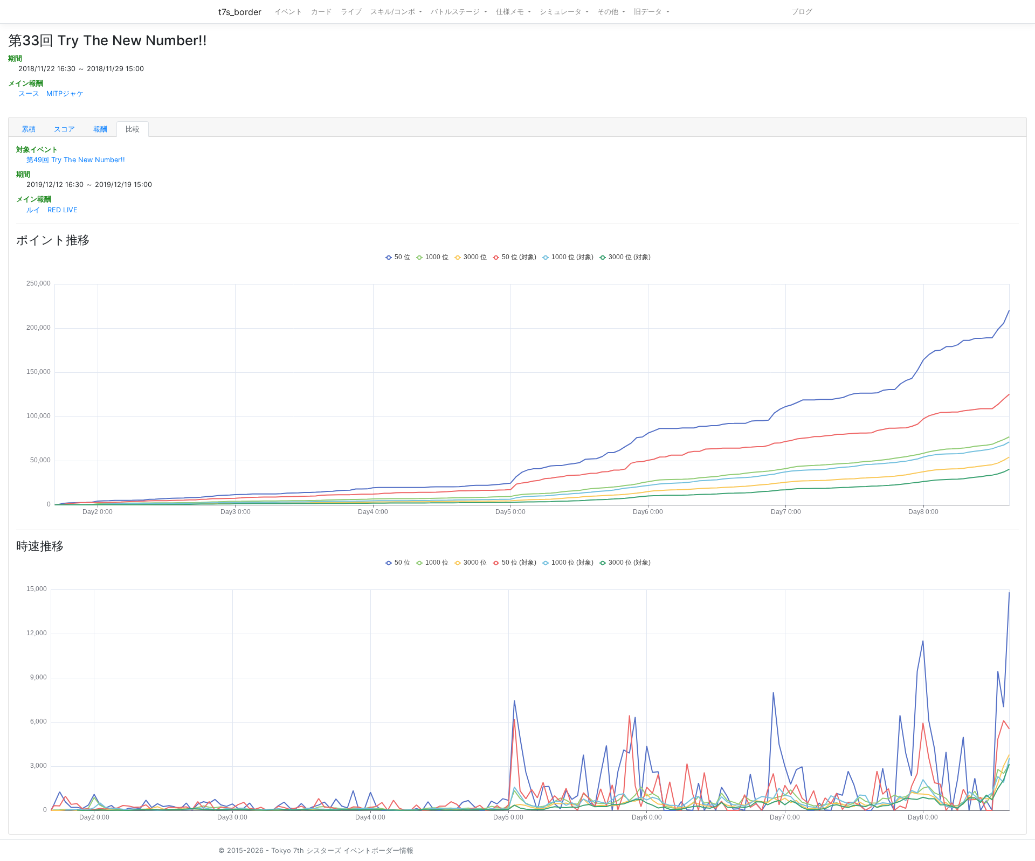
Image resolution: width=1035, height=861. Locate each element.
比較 (133, 129)
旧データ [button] (649, 12)
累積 (29, 129)
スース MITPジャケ (51, 93)
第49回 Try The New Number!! (75, 160)
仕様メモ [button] (511, 12)
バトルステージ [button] (456, 12)
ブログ (801, 12)
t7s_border (239, 11)
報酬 (100, 129)
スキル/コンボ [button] (393, 12)
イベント (288, 12)
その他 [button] (608, 12)
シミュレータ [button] (562, 12)
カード (321, 12)
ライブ (351, 12)
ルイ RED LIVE (52, 210)
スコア (64, 129)
